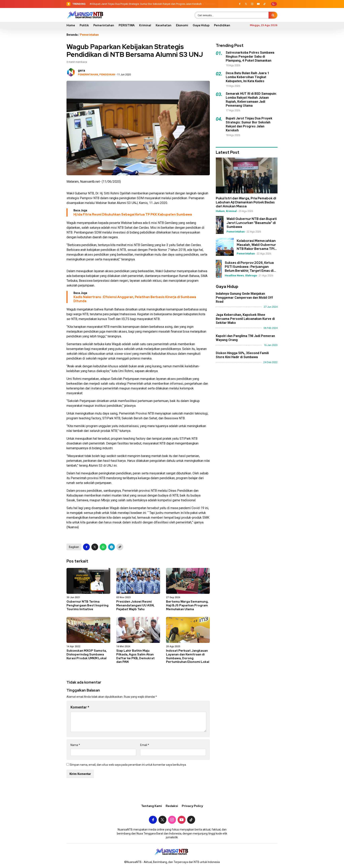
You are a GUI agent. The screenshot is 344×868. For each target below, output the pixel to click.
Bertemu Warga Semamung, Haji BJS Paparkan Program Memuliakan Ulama (187, 605)
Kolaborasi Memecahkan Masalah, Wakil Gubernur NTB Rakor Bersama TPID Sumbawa (257, 245)
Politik (84, 25)
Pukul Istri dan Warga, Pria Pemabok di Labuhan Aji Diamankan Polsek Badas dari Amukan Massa (246, 202)
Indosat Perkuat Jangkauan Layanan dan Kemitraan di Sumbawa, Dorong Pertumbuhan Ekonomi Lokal (187, 656)
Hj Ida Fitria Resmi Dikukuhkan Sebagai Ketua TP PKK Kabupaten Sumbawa (132, 214)
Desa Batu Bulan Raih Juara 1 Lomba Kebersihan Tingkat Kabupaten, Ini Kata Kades (247, 77)
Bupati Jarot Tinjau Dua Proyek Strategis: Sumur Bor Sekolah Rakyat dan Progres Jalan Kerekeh (147, 3)
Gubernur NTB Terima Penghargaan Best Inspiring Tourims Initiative (87, 605)
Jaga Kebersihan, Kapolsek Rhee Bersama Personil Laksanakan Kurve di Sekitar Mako (245, 319)
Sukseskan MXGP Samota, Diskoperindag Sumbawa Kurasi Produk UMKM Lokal (86, 654)
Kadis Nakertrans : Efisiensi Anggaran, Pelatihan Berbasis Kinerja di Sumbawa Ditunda (134, 299)
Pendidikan (222, 25)
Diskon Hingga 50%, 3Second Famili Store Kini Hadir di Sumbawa (242, 355)
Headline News (234, 275)
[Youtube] (258, 4)
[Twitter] (245, 4)
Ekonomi (182, 25)
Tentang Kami (151, 806)
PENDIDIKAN (107, 74)
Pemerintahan (103, 25)
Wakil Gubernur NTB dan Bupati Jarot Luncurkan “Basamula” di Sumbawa (252, 223)
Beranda (72, 34)
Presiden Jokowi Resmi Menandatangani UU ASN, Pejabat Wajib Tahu (135, 605)
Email (144, 745)
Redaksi (172, 806)
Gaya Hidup (201, 25)
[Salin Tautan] (119, 547)
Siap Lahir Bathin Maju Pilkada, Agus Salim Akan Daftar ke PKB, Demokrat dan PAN (135, 656)
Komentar (79, 707)
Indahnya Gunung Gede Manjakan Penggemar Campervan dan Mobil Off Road (244, 297)
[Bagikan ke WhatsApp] (103, 547)
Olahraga (251, 275)
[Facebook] (239, 4)
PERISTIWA (127, 25)
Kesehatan (163, 25)
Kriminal (145, 25)
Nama (75, 745)
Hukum (220, 211)
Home (70, 25)
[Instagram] (252, 4)
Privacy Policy (192, 806)
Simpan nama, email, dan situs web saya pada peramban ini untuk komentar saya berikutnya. (128, 764)
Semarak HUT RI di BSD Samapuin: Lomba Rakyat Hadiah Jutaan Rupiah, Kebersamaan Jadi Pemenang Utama (251, 99)
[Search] (273, 15)
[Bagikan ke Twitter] (94, 547)
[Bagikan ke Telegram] (111, 547)
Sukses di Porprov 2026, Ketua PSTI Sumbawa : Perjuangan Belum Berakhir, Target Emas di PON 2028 (249, 267)
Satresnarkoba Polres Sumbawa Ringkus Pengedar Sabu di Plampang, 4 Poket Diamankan (250, 56)
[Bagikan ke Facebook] (86, 547)
